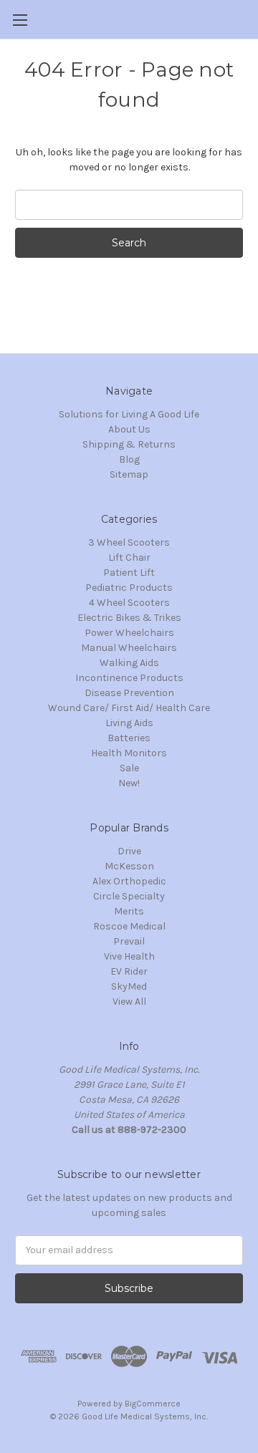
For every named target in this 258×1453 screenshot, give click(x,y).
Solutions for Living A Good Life (129, 414)
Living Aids (129, 723)
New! (129, 783)
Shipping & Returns (129, 444)
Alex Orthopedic (129, 881)
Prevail (129, 941)
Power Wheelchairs (129, 633)
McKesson (129, 866)
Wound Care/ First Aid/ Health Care (129, 708)
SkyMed (129, 986)
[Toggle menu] (19, 19)
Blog (129, 459)
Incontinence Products (129, 678)
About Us (129, 429)
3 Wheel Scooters (129, 542)
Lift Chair (129, 557)
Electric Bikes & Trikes (129, 618)
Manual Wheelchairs (129, 648)
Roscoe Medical (129, 926)
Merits (129, 911)
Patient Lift (129, 572)
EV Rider (129, 971)
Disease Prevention (129, 693)
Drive (129, 851)
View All (129, 1001)
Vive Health (129, 956)
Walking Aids (129, 663)
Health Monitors (129, 753)
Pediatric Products (129, 587)
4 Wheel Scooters (129, 603)
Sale (129, 768)
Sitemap (129, 474)
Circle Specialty (129, 896)
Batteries (129, 738)
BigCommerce (153, 1404)
